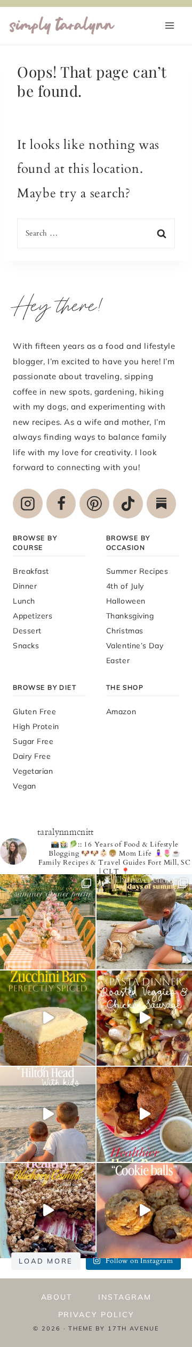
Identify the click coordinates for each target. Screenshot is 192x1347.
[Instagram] (28, 503)
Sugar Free (33, 741)
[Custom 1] (162, 503)
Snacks (26, 645)
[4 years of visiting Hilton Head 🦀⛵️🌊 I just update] (47, 1114)
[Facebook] (61, 503)
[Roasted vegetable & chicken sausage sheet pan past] (144, 1018)
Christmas (124, 630)
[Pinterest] (94, 503)
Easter (118, 660)
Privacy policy (96, 1314)
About (57, 1297)
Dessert (27, 630)
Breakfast (31, 571)
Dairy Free (32, 756)
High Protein (36, 726)
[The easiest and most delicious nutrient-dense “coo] (144, 1210)
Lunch (24, 601)
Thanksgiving (130, 616)
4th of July (125, 586)
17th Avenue (133, 1328)
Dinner (25, 586)
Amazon (121, 711)
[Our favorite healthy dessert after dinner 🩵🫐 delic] (47, 1210)
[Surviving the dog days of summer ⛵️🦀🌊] (144, 921)
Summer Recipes (137, 571)
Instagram (124, 1297)
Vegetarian (33, 771)
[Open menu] (169, 26)
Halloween (126, 601)
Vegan (24, 786)
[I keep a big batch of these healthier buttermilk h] (144, 1114)
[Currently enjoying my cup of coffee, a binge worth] (47, 1018)
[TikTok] (128, 503)
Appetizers (33, 616)
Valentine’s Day (134, 645)
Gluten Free (34, 711)
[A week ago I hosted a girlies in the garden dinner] (47, 921)
